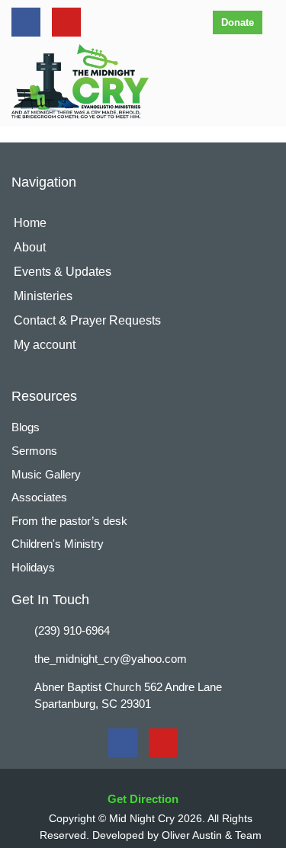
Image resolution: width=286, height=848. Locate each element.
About (30, 247)
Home (30, 222)
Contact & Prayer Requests (87, 320)
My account (45, 344)
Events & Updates (62, 271)
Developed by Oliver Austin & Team (177, 835)
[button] (265, 81)
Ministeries (43, 296)
